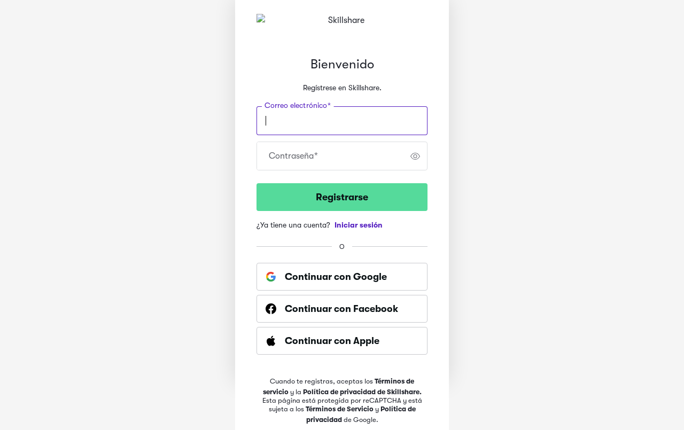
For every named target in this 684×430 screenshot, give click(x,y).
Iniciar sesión (359, 225)
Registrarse (342, 197)
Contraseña (293, 156)
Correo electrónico (298, 105)
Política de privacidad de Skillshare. (362, 392)
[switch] (415, 156)
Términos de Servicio (340, 409)
